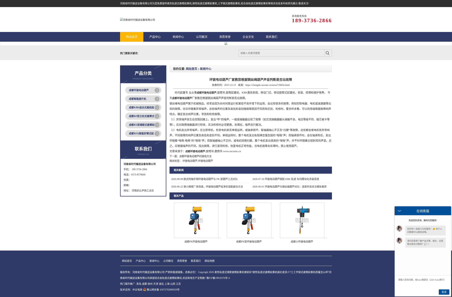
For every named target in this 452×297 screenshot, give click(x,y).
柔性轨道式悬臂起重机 (179, 3)
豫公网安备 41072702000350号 (163, 289)
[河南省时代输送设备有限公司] (137, 19)
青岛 (138, 284)
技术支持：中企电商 (131, 289)
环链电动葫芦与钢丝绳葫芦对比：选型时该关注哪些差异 (289, 186)
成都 (144, 284)
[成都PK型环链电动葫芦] (249, 237)
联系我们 (196, 261)
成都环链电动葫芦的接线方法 (195, 156)
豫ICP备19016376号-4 (218, 278)
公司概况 (168, 261)
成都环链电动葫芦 (139, 90)
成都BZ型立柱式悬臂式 (141, 116)
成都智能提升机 (137, 99)
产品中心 (141, 261)
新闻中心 (205, 68)
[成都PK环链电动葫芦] (196, 237)
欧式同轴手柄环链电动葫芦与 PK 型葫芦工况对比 (204, 179)
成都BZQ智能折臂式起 (141, 133)
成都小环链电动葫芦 (302, 241)
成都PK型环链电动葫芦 (249, 241)
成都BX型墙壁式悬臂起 (141, 124)
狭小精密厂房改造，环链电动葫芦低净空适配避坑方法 (207, 186)
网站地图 (210, 261)
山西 (172, 284)
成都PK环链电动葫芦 (196, 241)
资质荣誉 (182, 261)
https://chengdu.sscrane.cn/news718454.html (267, 85)
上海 (167, 284)
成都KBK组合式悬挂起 (141, 107)
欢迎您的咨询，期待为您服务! (423, 220)
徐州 (150, 284)
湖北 (161, 284)
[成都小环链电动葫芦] (302, 237)
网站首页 (191, 68)
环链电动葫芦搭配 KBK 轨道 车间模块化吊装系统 (285, 179)
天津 (155, 284)
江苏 (178, 284)
